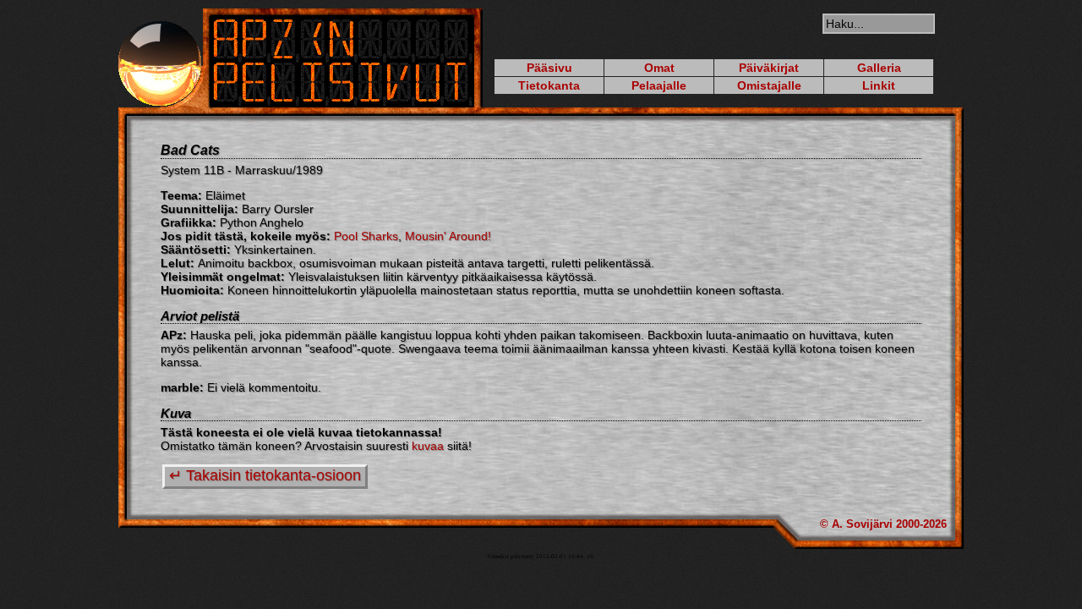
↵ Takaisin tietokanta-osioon (265, 475)
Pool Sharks (366, 236)
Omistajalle (769, 85)
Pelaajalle (658, 85)
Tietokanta (549, 85)
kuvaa (428, 446)
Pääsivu (549, 67)
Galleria (879, 67)
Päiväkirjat (769, 67)
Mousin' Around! (448, 236)
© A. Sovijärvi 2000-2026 (883, 524)
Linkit (878, 85)
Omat (659, 67)
